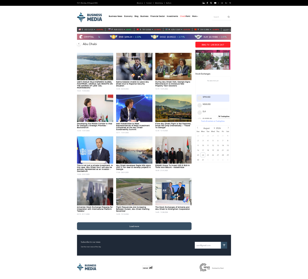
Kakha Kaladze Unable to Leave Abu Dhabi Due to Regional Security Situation (132, 84)
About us (140, 3)
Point (185, 16)
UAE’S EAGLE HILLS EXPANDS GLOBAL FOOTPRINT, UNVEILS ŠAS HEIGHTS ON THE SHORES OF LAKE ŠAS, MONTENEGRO (95, 85)
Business (144, 16)
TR (230, 3)
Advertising (159, 3)
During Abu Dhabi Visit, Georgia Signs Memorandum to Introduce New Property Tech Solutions (172, 84)
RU (226, 3)
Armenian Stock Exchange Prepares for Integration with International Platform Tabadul (95, 209)
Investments (172, 16)
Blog (136, 16)
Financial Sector (157, 16)
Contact (149, 3)
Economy (128, 16)
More (194, 16)
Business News (115, 16)
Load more (134, 226)
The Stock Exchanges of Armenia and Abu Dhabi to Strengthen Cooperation (172, 208)
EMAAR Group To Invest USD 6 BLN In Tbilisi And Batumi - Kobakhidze (172, 166)
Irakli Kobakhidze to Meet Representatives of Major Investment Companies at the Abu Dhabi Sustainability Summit (133, 127)
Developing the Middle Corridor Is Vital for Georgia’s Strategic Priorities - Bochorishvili (94, 126)
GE (222, 3)
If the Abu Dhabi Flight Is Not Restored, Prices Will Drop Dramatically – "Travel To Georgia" (173, 126)
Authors (168, 3)
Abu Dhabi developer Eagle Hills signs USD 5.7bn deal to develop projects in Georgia (133, 167)
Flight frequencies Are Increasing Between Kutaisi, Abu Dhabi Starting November (132, 209)
